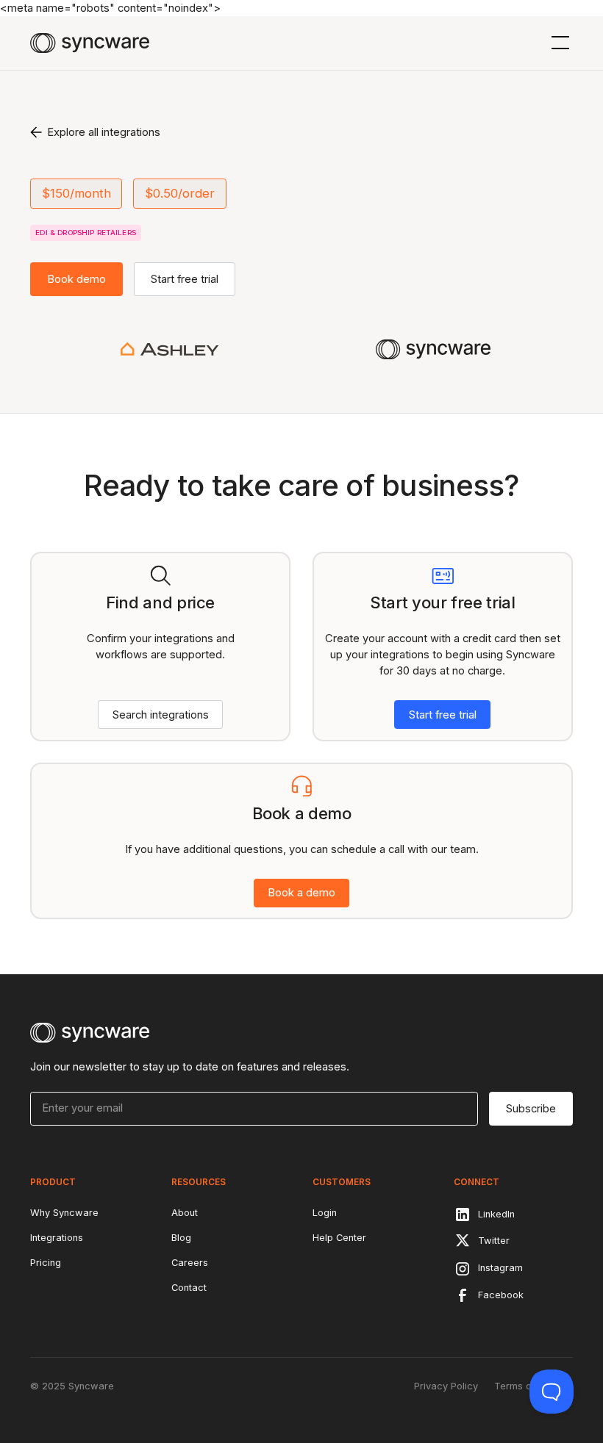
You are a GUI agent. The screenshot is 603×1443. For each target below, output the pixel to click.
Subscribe (531, 1108)
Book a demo (301, 892)
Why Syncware (64, 1212)
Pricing (45, 1262)
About (184, 1212)
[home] (89, 43)
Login (325, 1212)
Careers (189, 1262)
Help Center (339, 1237)
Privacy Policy (446, 1386)
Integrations (56, 1237)
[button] (558, 42)
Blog (181, 1237)
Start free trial (184, 279)
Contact (189, 1287)
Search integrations (161, 715)
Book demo (76, 279)
